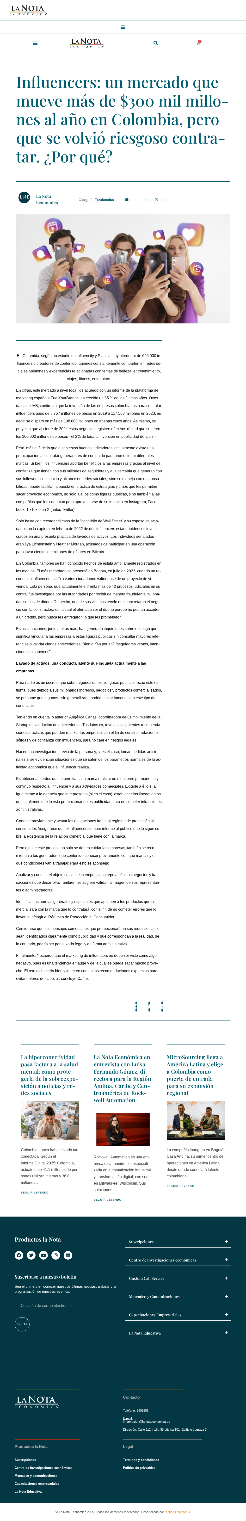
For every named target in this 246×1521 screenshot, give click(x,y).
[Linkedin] (68, 1255)
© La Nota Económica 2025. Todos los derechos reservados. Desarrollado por (123, 1512)
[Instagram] (55, 1255)
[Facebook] (19, 1255)
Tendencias (104, 200)
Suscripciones (141, 1241)
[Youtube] (43, 1255)
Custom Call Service (146, 1278)
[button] (123, 27)
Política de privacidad (139, 1468)
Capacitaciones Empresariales (155, 1314)
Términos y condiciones (141, 1460)
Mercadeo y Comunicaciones (154, 1296)
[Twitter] (31, 1255)
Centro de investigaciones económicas (162, 1259)
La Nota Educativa (145, 1333)
